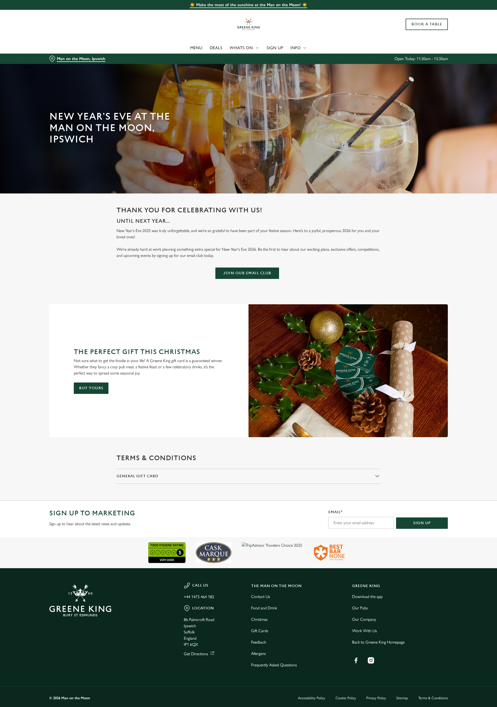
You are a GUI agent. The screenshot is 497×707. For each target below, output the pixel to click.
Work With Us (364, 630)
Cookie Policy (345, 698)
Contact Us (260, 596)
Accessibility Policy (311, 698)
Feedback (258, 642)
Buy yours (91, 388)
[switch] (184, 48)
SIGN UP (422, 523)
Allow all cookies (418, 13)
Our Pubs (360, 607)
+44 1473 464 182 (199, 596)
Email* (335, 512)
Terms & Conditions (433, 698)
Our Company (364, 619)
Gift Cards (259, 630)
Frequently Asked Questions (274, 664)
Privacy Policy (376, 698)
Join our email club (247, 273)
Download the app (367, 596)
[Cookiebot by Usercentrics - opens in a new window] (68, 48)
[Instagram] (371, 660)
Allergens (258, 653)
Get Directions (196, 653)
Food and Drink (264, 607)
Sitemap (402, 698)
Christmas (259, 619)
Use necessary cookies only (418, 30)
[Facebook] (356, 660)
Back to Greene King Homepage (378, 642)
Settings (300, 48)
